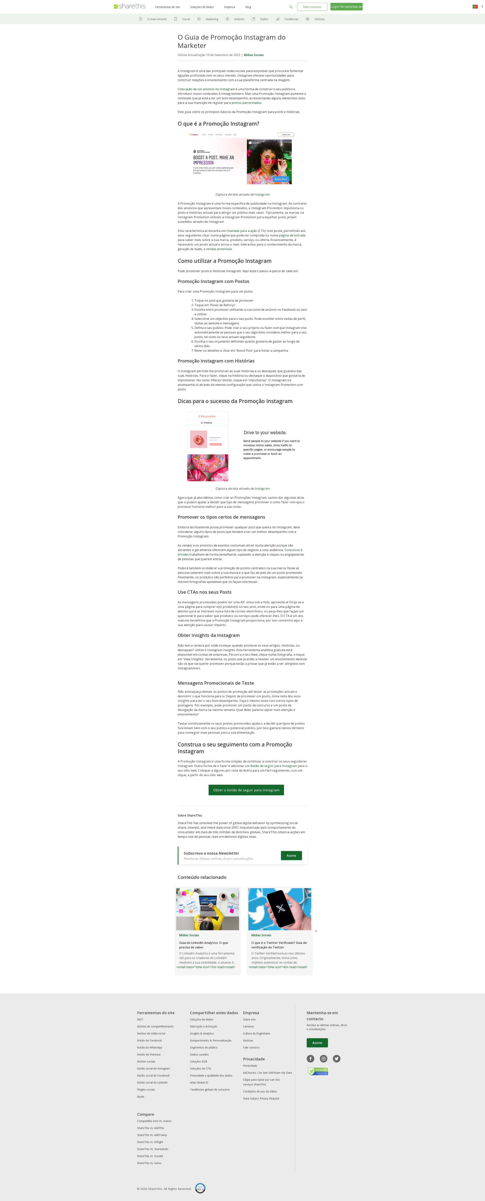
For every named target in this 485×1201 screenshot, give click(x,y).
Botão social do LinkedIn (152, 1082)
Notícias (319, 19)
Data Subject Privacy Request (261, 1098)
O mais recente (157, 19)
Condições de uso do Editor (260, 1091)
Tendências (291, 19)
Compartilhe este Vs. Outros (154, 1121)
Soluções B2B (198, 1061)
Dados (264, 19)
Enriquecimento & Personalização (211, 1040)
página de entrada (292, 235)
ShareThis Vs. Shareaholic (152, 1149)
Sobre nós (249, 1019)
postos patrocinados (246, 103)
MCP (140, 1019)
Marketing (212, 19)
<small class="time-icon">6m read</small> (277, 951)
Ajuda (140, 1096)
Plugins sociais (146, 1089)
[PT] (478, 7)
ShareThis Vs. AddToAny (152, 1135)
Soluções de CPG (200, 1068)
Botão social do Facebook (153, 1075)
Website (239, 19)
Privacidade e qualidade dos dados (211, 1075)
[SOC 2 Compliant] (200, 1188)
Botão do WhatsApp (149, 1047)
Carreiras (248, 1026)
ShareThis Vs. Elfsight (150, 1142)
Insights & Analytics (202, 1033)
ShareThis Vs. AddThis (150, 1128)
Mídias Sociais (254, 55)
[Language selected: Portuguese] (478, 7)
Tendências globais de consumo (210, 1089)
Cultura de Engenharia (256, 1033)
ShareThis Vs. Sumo (149, 1163)
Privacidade (250, 1065)
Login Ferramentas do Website (346, 10)
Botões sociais (146, 1061)
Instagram (262, 194)
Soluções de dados (202, 7)
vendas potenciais (219, 249)
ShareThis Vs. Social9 (150, 1156)
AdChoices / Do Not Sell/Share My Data (267, 1072)
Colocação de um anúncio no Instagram (206, 89)
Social (186, 19)
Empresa (229, 7)
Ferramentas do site (167, 7)
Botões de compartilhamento (155, 1026)
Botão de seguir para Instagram (273, 766)
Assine (291, 855)
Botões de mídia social (151, 1033)
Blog (248, 7)
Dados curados (199, 1054)
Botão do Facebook (149, 1040)
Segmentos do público (203, 1047)
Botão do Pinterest (149, 1054)
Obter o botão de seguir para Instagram (246, 790)
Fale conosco (312, 7)
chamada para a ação (241, 231)
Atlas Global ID (199, 1082)
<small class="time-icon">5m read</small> (205, 951)
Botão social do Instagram (153, 1068)
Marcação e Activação (203, 1026)
